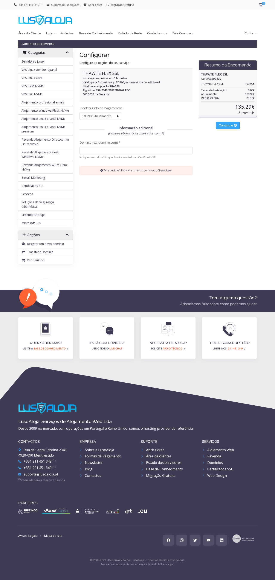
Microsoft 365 (31, 223)
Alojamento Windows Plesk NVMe (45, 110)
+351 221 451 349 (39, 467)
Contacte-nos (157, 33)
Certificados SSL (32, 186)
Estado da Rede (130, 33)
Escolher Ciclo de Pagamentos (100, 108)
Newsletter (93, 462)
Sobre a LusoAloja (99, 450)
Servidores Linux (32, 61)
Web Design (216, 475)
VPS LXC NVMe (32, 94)
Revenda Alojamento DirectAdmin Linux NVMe (45, 141)
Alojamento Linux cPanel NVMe (43, 119)
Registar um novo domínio (44, 244)
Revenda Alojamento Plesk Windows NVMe (40, 154)
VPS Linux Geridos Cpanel (39, 70)
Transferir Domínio (39, 252)
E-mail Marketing (33, 177)
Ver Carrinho (34, 260)
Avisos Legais (27, 536)
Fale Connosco (183, 33)
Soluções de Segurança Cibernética (37, 204)
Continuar (226, 125)
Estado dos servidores (163, 462)
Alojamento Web (220, 450)
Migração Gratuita (160, 475)
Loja (49, 33)
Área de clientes (158, 456)
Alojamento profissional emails (43, 102)
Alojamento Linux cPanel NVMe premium (43, 129)
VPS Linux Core (32, 78)
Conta (249, 33)
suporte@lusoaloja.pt (40, 474)
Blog (88, 469)
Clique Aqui (164, 170)
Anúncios (67, 33)
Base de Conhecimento (96, 33)
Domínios (214, 462)
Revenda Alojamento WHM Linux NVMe (44, 167)
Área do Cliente (29, 33)
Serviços (27, 194)
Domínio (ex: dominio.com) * (100, 142)
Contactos (92, 475)
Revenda (213, 456)
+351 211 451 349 (39, 461)
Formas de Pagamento (102, 456)
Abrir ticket (154, 450)
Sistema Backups (33, 215)
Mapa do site (53, 536)
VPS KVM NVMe (32, 86)
